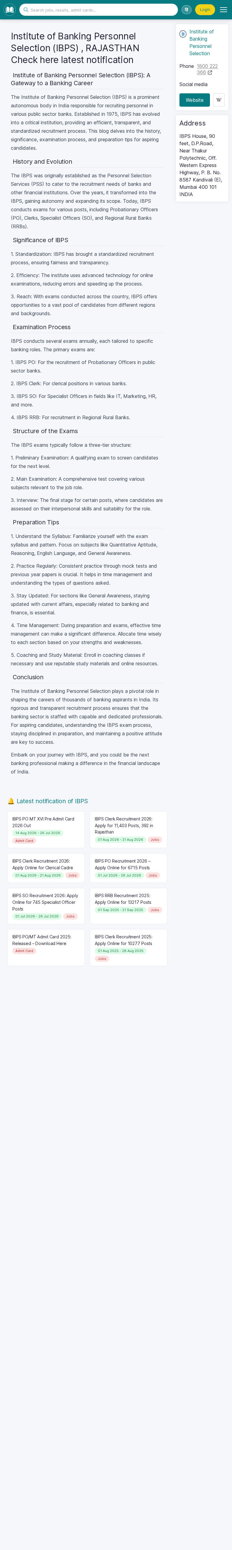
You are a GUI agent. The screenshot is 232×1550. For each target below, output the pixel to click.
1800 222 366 (207, 69)
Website (195, 100)
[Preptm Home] (10, 10)
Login (205, 9)
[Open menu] (223, 10)
